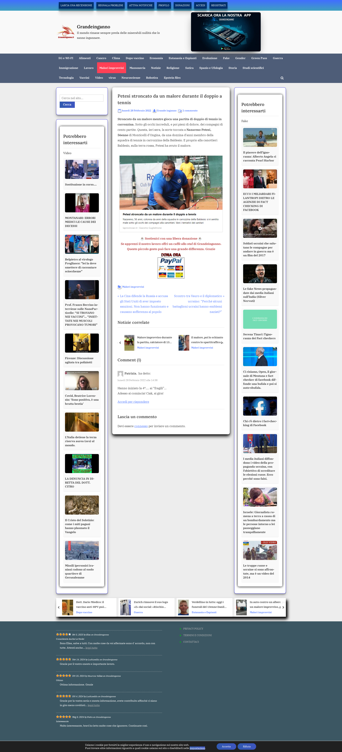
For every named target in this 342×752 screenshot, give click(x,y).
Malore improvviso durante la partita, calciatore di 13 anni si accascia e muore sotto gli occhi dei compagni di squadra (153, 340)
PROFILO (164, 5)
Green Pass (259, 58)
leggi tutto (91, 647)
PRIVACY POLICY (193, 628)
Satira (189, 68)
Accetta (226, 746)
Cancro (101, 58)
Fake (226, 58)
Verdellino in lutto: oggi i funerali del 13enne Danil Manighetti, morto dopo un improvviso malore (151, 604)
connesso (141, 426)
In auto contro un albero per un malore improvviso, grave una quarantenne (210, 604)
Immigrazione (68, 68)
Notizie (156, 68)
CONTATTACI (191, 641)
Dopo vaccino (135, 58)
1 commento (190, 111)
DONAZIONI (182, 5)
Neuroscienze (130, 77)
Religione (173, 68)
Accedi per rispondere (133, 402)
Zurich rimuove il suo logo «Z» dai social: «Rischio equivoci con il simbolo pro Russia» (93, 604)
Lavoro (89, 68)
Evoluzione (209, 58)
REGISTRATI (218, 5)
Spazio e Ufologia (211, 68)
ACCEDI (200, 5)
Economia (156, 58)
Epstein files (172, 77)
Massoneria (137, 68)
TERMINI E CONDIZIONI (197, 635)
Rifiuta (247, 746)
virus (112, 77)
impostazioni (197, 748)
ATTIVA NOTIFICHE (140, 5)
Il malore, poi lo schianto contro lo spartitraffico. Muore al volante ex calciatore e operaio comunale (206, 340)
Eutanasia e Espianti (182, 58)
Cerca (67, 104)
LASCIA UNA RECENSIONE (76, 5)
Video (99, 77)
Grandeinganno (93, 27)
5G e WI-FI (65, 58)
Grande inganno (167, 110)
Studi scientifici (253, 68)
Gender (240, 58)
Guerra (278, 58)
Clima (116, 58)
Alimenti (85, 58)
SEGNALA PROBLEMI (110, 5)
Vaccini (84, 77)
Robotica (152, 77)
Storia (233, 68)
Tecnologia (66, 77)
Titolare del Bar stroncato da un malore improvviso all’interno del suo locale (268, 604)
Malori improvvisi (111, 68)
